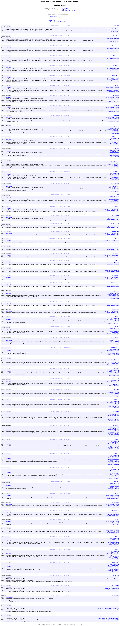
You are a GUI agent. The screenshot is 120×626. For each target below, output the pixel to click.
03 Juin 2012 (116, 481)
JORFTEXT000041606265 (56, 215)
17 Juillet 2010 (116, 536)
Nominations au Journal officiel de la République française (60, 1)
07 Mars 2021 (116, 171)
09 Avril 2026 (116, 35)
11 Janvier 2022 (115, 125)
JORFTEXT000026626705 (56, 467)
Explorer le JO (64, 9)
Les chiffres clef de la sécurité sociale (57, 19)
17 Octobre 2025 (115, 55)
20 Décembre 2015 (115, 337)
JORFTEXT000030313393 (56, 358)
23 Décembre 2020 (115, 183)
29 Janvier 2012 (115, 502)
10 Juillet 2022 (116, 115)
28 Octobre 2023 (115, 95)
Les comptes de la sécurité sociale (56, 17)
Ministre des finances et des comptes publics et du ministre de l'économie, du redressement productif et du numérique (113, 405)
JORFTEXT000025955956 (56, 481)
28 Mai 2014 (116, 399)
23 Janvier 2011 (115, 528)
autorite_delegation (110, 28)
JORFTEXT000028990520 (56, 399)
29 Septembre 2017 (115, 282)
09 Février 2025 (115, 75)
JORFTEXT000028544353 (56, 411)
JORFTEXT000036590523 (56, 268)
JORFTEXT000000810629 (56, 575)
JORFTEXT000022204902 (56, 549)
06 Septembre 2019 (115, 231)
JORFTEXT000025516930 (56, 493)
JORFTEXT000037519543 (56, 253)
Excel (75, 10)
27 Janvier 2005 (115, 595)
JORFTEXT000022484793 (56, 536)
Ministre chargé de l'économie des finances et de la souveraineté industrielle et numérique (112, 119)
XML (72, 10)
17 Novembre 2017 (115, 275)
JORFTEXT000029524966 (56, 389)
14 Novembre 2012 (115, 467)
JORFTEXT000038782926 (56, 238)
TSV (66, 10)
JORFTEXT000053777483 (56, 35)
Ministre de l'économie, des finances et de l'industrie (110, 579)
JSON (68, 10)
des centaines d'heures (48, 624)
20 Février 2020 (115, 215)
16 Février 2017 (115, 301)
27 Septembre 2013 (115, 425)
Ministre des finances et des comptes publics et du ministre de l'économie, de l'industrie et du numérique (113, 321)
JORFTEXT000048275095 (56, 95)
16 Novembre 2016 (115, 309)
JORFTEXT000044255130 (56, 136)
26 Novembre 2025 (115, 45)
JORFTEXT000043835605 (56, 148)
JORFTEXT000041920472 (56, 206)
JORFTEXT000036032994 (56, 275)
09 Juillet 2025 (116, 65)
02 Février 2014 (115, 411)
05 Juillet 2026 (116, 25)
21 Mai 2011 (116, 519)
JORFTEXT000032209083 (56, 326)
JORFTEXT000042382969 (56, 194)
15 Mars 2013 (116, 453)
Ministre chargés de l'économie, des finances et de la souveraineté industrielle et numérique (112, 89)
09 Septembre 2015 (115, 347)
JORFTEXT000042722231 (56, 183)
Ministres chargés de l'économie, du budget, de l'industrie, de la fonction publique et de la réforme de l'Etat (113, 487)
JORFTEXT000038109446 (56, 246)
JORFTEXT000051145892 (56, 75)
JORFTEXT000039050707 (56, 231)
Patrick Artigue (9, 27)
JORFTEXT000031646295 (56, 337)
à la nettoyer (79, 624)
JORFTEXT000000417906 (56, 615)
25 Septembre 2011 (115, 510)
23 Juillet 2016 (116, 316)
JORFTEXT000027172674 (56, 453)
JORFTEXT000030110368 (56, 378)
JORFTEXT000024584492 (56, 510)
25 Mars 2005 (116, 575)
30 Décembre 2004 (115, 605)
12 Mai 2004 (116, 615)
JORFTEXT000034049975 (56, 301)
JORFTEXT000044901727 (56, 125)
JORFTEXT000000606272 (56, 605)
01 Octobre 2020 (115, 194)
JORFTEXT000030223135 (56, 368)
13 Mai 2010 (116, 549)
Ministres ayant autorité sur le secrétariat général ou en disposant (112, 30)
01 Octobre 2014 (115, 389)
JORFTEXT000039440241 (56, 223)
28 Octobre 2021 (115, 136)
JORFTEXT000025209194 (56, 502)
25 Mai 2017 (116, 290)
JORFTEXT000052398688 (56, 55)
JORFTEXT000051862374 (56, 65)
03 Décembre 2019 (115, 223)
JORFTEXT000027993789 (56, 425)
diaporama (64, 21)
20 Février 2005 (115, 585)
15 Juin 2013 (116, 439)
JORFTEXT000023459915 (56, 528)
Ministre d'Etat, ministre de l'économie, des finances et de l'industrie (110, 619)
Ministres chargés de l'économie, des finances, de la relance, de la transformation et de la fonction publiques (113, 131)
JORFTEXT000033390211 (56, 309)
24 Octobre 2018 (115, 253)
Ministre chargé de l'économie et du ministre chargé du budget (113, 497)
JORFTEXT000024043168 (56, 519)
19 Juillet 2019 (116, 238)
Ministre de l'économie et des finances (113, 210)
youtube (60, 21)
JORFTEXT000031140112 (56, 347)
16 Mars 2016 (116, 326)
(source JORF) (67, 25)
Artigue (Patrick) (9, 597)
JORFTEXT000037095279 (56, 260)
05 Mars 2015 (116, 358)
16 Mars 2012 (116, 493)
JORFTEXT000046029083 (56, 115)
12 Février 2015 (115, 368)
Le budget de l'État (53, 16)
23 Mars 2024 (116, 85)
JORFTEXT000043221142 (56, 171)
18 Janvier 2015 (115, 378)
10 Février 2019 (115, 246)
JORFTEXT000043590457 (56, 160)
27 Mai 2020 (116, 206)
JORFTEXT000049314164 (56, 85)
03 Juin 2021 (116, 160)
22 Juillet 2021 (116, 148)
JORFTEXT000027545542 (56, 439)
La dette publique (53, 20)
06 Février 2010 (115, 562)
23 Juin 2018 (116, 260)
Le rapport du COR (53, 21)
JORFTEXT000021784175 (56, 562)
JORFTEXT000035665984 (56, 282)
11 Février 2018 (115, 268)
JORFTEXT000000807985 (56, 585)
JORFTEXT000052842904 (56, 45)
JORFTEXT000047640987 (56, 105)
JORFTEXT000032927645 (56, 316)
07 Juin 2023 (116, 105)
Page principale (65, 8)
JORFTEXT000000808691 (56, 595)
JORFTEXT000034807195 (56, 290)
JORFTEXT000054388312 (56, 25)
